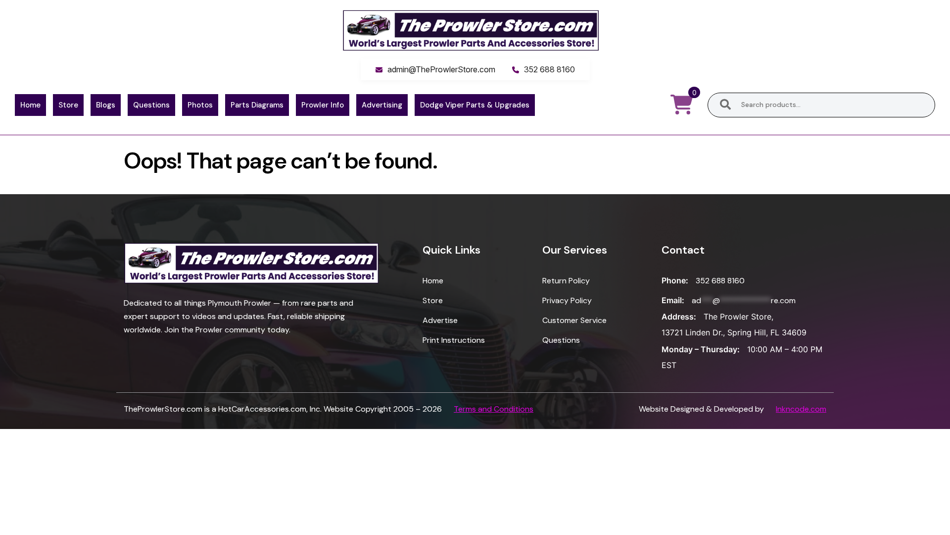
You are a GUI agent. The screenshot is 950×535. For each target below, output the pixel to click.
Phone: (675, 280)
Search (725, 105)
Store (68, 105)
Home (30, 105)
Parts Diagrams (257, 105)
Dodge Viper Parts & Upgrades (474, 105)
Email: (673, 300)
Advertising (382, 105)
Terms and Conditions (493, 409)
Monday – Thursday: (701, 349)
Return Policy (566, 280)
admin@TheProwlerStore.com (441, 69)
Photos (200, 105)
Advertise (440, 320)
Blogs (105, 105)
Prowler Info (322, 105)
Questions (151, 105)
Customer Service (574, 320)
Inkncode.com (801, 409)
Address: (679, 316)
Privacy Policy (567, 300)
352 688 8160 (549, 69)
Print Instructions (454, 340)
